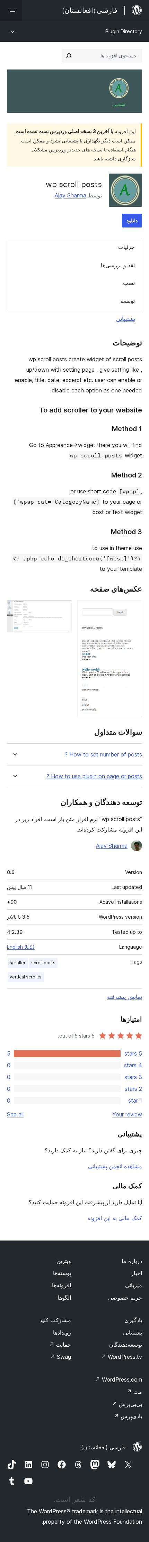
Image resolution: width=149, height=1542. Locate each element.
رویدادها (62, 1332)
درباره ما (132, 1260)
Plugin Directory (123, 31)
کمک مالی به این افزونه (114, 1218)
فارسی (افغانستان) (103, 1447)
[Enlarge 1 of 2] (132, 609)
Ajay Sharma (70, 195)
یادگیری (133, 1320)
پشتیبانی (125, 318)
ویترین (63, 1260)
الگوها (64, 1297)
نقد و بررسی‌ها (118, 265)
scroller (18, 962)
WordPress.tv (121, 1356)
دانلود (132, 220)
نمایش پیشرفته (124, 996)
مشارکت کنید (55, 1320)
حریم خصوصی (125, 1297)
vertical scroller (26, 976)
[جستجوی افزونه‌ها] (69, 56)
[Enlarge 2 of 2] (62, 609)
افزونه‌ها (61, 1285)
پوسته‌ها (62, 1273)
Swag (60, 1356)
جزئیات (126, 246)
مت (134, 1391)
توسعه (127, 300)
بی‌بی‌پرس (127, 1404)
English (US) (21, 947)
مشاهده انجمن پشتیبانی (115, 1166)
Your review (127, 1114)
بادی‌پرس (128, 1416)
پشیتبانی (132, 1332)
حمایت (60, 1344)
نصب (129, 282)
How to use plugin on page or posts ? (94, 776)
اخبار (136, 1273)
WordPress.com (118, 1379)
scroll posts (43, 962)
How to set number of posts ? (103, 754)
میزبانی (133, 1285)
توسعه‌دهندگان (125, 1344)
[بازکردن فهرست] (11, 10)
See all (15, 1114)
